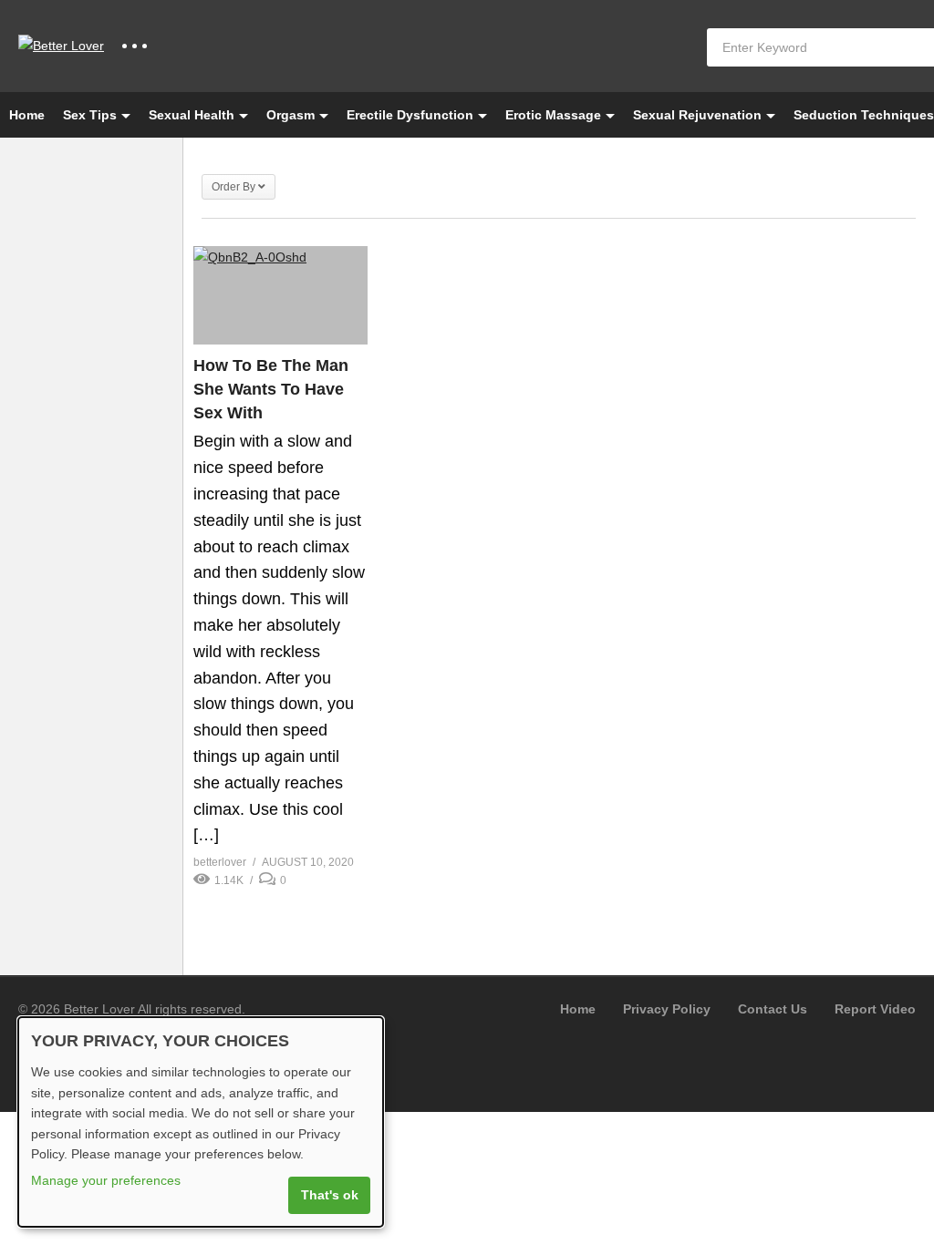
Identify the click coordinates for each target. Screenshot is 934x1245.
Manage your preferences (106, 1180)
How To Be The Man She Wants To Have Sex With (270, 389)
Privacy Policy (667, 1009)
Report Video (875, 1009)
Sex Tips (90, 115)
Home (27, 115)
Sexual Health (191, 115)
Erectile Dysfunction (410, 115)
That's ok (329, 1195)
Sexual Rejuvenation (697, 115)
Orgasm (290, 115)
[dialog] (200, 1122)
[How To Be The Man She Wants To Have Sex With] (280, 295)
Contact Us (772, 1009)
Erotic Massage (553, 115)
